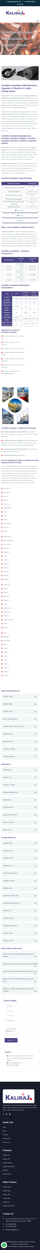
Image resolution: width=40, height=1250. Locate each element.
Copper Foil (7, 911)
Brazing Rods (8, 741)
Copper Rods (7, 734)
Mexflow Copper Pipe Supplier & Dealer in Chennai (18, 990)
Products (5, 1135)
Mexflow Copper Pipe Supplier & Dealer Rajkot (20, 971)
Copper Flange (8, 918)
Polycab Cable (8, 941)
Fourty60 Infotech (23, 1244)
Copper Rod (6, 1202)
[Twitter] (20, 4)
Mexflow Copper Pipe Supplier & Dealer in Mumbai (18, 955)
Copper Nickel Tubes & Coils (13, 726)
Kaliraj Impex (13, 1242)
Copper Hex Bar (8, 881)
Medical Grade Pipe (10, 815)
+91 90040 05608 (30, 2)
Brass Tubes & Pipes (10, 719)
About (4, 1131)
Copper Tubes (8, 696)
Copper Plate (8, 851)
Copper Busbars (9, 756)
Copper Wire (7, 888)
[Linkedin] (22, 4)
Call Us (21, 220)
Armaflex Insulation (18, 105)
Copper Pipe (7, 770)
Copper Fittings (9, 749)
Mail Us (21, 215)
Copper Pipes (7, 704)
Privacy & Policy (23, 1246)
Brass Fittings (8, 822)
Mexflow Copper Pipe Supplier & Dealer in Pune (20, 964)
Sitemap (31, 1246)
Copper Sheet (8, 843)
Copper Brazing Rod (10, 792)
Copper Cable (8, 933)
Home (4, 1127)
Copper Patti (8, 866)
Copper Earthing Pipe (11, 896)
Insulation (7, 800)
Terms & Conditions (12, 1246)
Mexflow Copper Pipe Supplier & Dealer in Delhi (18, 980)
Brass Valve (7, 830)
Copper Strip (8, 858)
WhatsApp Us (20, 210)
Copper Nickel (8, 807)
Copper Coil (7, 777)
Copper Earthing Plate (11, 903)
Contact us (6, 1142)
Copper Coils (8, 711)
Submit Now (11, 1040)
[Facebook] (17, 4)
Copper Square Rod (10, 873)
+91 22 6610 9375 (10, 1226)
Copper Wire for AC (10, 926)
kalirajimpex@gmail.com (14, 2)
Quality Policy (7, 1138)
